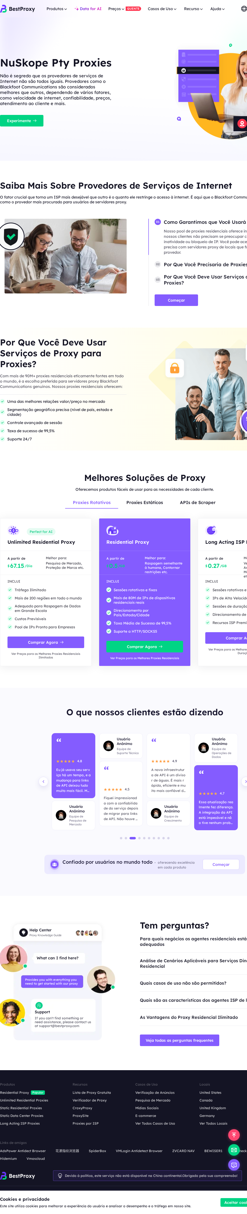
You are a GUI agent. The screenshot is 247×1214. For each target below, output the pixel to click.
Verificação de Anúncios (155, 1092)
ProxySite (81, 1116)
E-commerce (145, 1116)
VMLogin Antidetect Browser (139, 1151)
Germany (207, 1116)
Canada (206, 1100)
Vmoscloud (36, 1158)
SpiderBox (97, 1151)
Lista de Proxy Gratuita (92, 1092)
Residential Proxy (14, 1092)
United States (210, 1092)
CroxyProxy (82, 1108)
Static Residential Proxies (21, 1108)
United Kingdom (212, 1108)
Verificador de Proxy (90, 1100)
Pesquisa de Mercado (153, 1100)
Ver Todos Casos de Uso (155, 1123)
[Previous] (43, 781)
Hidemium (8, 1158)
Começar (221, 864)
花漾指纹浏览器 (67, 1151)
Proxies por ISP (86, 1123)
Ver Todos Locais (213, 1123)
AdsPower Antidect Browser (23, 1151)
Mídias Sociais (147, 1108)
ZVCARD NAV (183, 1151)
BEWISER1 (213, 1151)
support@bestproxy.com (59, 1026)
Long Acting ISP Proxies (20, 1123)
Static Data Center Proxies (21, 1116)
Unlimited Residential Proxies (24, 1100)
